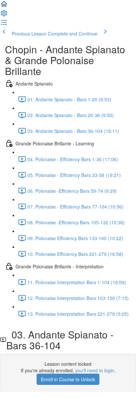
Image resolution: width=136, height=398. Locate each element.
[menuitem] (4, 15)
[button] (4, 6)
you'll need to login (94, 370)
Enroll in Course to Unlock (68, 379)
